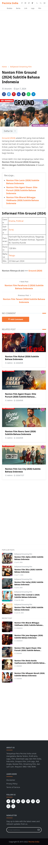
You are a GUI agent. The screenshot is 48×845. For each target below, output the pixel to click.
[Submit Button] (38, 830)
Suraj (11, 229)
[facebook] (22, 3)
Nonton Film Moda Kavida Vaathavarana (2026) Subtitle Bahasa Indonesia (29, 663)
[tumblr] (13, 801)
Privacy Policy (11, 783)
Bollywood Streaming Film (23, 554)
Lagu (32, 8)
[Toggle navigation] (44, 3)
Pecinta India (10, 3)
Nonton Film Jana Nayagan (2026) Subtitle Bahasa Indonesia (28, 636)
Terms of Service (13, 787)
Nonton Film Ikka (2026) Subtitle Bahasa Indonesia (28, 570)
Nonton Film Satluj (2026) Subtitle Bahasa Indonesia (28, 583)
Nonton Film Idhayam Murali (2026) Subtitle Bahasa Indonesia (29, 674)
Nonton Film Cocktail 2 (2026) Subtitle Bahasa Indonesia (27, 596)
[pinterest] (23, 801)
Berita (18, 8)
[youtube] (28, 801)
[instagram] (25, 3)
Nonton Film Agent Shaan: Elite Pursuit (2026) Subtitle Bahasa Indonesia (21, 190)
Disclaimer (10, 780)
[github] (13, 806)
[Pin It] (14, 94)
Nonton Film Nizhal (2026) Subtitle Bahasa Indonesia (22, 358)
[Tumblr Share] (24, 94)
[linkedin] (18, 801)
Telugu (12, 255)
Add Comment (17, 319)
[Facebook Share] (4, 94)
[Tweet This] (9, 94)
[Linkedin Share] (19, 94)
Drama (12, 221)
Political (19, 221)
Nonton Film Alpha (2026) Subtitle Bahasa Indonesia (28, 558)
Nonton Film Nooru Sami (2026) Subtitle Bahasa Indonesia (20, 433)
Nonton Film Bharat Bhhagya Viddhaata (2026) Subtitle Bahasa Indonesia (22, 200)
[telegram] (29, 3)
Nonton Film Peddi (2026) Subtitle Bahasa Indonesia (28, 608)
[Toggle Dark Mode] (37, 3)
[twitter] (32, 3)
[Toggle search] (41, 3)
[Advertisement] (24, 38)
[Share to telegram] (33, 94)
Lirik (25, 8)
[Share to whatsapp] (29, 94)
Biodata (9, 8)
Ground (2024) (8, 138)
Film (39, 8)
